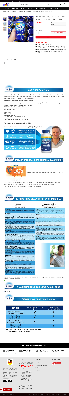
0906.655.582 (7, 0)
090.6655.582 (28, 365)
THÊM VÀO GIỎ (59, 32)
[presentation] (6, 59)
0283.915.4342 (27, 366)
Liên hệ (58, 394)
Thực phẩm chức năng (12, 11)
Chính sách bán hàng (50, 394)
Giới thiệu (43, 394)
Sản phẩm (34, 394)
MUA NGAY (51, 37)
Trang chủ (5, 11)
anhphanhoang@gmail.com (18, 0)
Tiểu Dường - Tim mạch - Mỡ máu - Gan (26, 11)
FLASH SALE (63, 394)
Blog (39, 394)
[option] (5, 19)
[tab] (6, 59)
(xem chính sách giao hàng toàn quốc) (58, 49)
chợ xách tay (24, 378)
